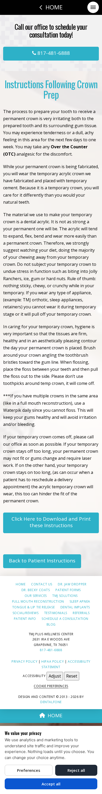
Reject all (76, 770)
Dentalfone (51, 702)
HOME (55, 715)
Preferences (28, 770)
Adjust (55, 676)
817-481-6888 (53, 53)
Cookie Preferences (51, 686)
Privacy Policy (24, 661)
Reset (71, 676)
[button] (93, 7)
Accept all (51, 783)
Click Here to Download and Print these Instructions (51, 522)
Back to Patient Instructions (42, 560)
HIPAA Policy (52, 661)
